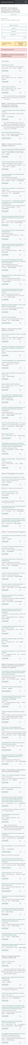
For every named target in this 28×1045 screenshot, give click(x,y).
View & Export (14, 14)
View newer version (20, 43)
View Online (5, 70)
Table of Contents (14, 25)
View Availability (6, 138)
